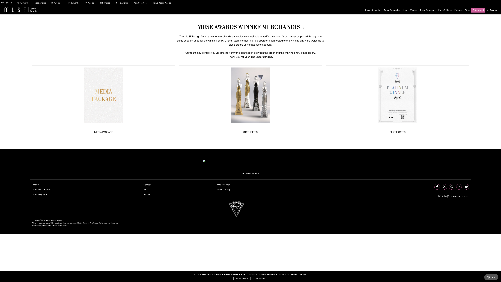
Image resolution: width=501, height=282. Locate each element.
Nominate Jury (223, 189)
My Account (492, 10)
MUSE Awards (22, 3)
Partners (458, 10)
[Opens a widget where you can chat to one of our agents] (491, 277)
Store (467, 10)
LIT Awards (105, 3)
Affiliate (147, 194)
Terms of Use (87, 223)
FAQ (145, 189)
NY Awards (90, 3)
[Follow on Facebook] (437, 187)
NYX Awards (55, 3)
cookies (115, 223)
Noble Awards (122, 3)
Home (36, 184)
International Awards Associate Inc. (55, 226)
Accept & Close (242, 278)
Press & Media (445, 10)
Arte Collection (140, 3)
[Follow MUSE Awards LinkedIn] (459, 187)
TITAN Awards (72, 3)
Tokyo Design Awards (162, 3)
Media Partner (223, 184)
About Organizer (40, 194)
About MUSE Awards (42, 189)
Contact (147, 184)
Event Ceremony (428, 10)
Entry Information (373, 10)
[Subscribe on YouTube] (466, 187)
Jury (405, 10)
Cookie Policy (260, 278)
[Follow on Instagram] (451, 187)
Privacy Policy (98, 223)
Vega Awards (40, 3)
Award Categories (392, 10)
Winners (413, 10)
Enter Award (478, 10)
